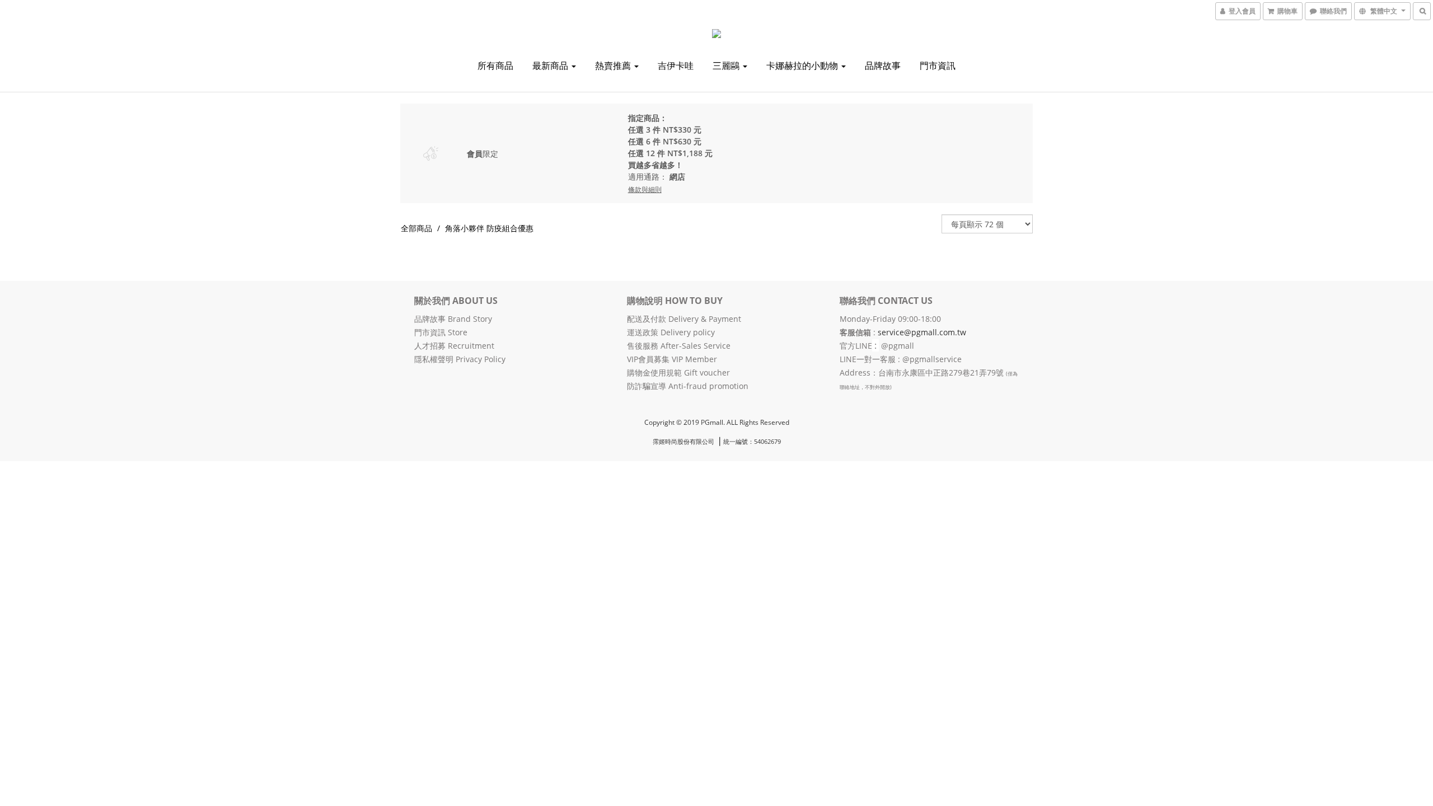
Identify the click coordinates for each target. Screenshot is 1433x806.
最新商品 (551, 65)
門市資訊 (938, 65)
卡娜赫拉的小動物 (803, 65)
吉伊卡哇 (676, 65)
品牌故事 (883, 65)
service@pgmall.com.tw (922, 332)
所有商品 (495, 65)
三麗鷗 (727, 65)
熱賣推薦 (614, 65)
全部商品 (416, 228)
